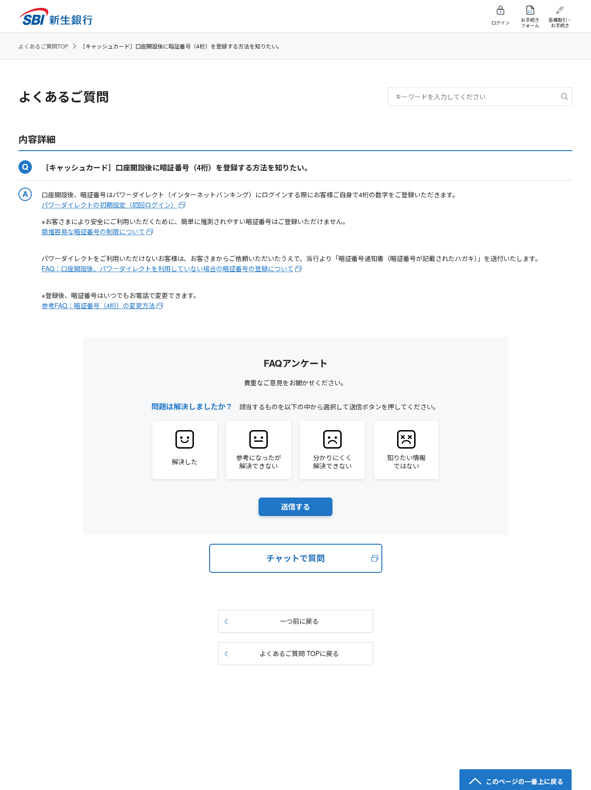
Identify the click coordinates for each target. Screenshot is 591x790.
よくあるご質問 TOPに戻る (299, 653)
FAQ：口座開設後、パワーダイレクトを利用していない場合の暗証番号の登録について (168, 268)
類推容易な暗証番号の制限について (93, 231)
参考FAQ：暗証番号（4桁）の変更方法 (98, 305)
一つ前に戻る (299, 621)
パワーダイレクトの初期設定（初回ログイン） (109, 204)
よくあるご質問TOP (43, 46)
